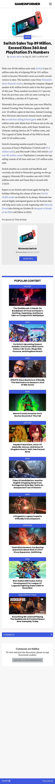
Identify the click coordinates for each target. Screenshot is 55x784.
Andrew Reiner (16, 57)
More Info (28, 258)
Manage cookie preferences (27, 660)
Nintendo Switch (27, 248)
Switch (39, 69)
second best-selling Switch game (21, 120)
